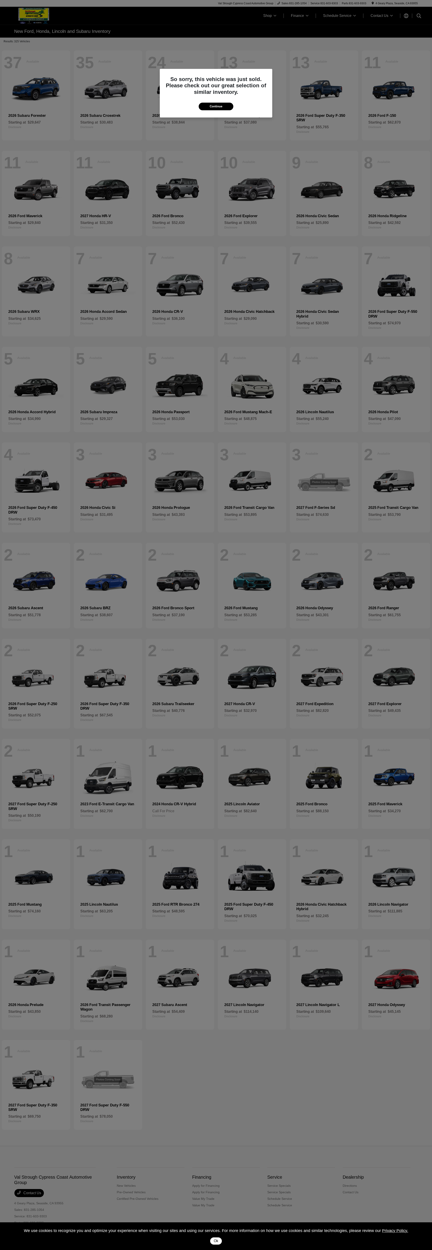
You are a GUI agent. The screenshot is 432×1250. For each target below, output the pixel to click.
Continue (216, 106)
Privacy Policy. (395, 1230)
